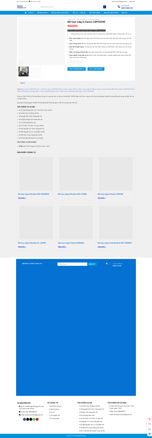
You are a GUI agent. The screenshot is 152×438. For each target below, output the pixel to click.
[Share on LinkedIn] (81, 61)
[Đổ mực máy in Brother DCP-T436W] (76, 174)
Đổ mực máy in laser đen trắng (88, 19)
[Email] (149, 424)
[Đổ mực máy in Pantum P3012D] (116, 174)
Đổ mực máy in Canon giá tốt (82, 89)
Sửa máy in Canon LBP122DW (84, 91)
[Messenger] (149, 433)
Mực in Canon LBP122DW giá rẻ (45, 91)
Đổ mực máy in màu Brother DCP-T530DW (115, 243)
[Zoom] (21, 63)
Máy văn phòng (94, 13)
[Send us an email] (30, 419)
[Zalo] (149, 429)
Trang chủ (71, 19)
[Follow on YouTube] (37, 419)
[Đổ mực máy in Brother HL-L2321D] (36, 222)
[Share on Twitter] (72, 61)
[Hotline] (149, 419)
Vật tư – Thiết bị (79, 13)
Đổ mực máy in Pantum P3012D (110, 194)
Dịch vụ (124, 13)
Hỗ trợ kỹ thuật (104, 1)
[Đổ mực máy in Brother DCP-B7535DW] (36, 174)
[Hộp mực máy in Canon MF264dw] (76, 222)
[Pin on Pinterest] (78, 61)
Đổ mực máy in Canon (65, 89)
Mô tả (23, 83)
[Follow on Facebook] (24, 419)
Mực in (31, 13)
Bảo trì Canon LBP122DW (28, 89)
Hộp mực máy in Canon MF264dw (71, 243)
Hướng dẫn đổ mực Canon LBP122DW (118, 89)
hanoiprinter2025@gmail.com (34, 415)
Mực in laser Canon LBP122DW (65, 91)
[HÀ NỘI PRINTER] (27, 7)
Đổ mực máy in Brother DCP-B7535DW (33, 194)
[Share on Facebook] (69, 61)
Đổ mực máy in (42, 13)
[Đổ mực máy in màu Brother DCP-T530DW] (116, 222)
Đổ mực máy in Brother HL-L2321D (32, 243)
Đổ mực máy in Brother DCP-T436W (72, 194)
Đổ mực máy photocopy (60, 13)
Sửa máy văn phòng (111, 13)
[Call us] (34, 419)
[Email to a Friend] (75, 61)
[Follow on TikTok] (27, 419)
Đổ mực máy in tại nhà (99, 89)
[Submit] (104, 6)
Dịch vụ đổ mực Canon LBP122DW (47, 89)
